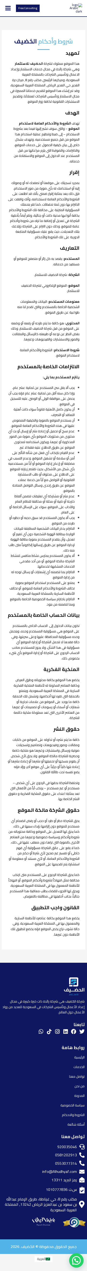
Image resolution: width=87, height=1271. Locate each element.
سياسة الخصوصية (72, 1105)
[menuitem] (43, 1259)
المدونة (79, 1096)
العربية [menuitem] (41, 1259)
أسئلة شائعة (76, 1124)
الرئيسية (79, 1057)
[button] (28, 8)
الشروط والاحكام (73, 1115)
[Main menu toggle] (8, 8)
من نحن (79, 1086)
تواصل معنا (77, 1076)
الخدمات (79, 1067)
